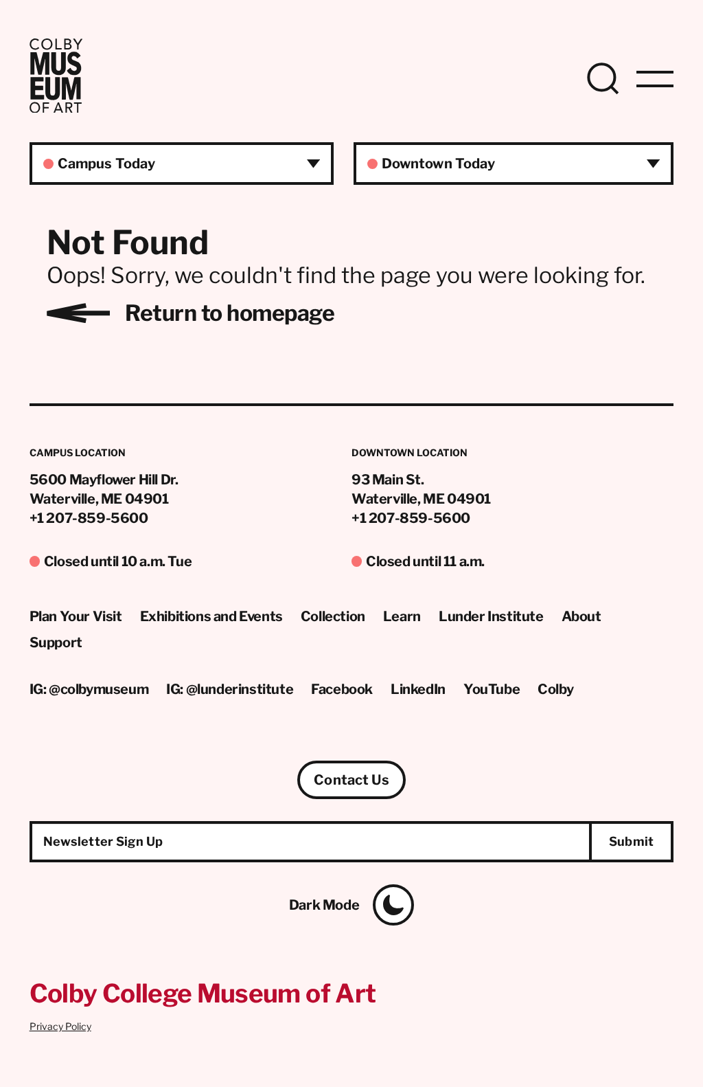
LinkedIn (418, 689)
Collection (333, 616)
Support (56, 642)
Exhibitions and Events (211, 616)
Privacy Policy (60, 1026)
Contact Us (351, 780)
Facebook (342, 689)
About (581, 616)
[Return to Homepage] (56, 109)
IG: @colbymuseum (89, 689)
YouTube (491, 689)
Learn (402, 616)
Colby (555, 689)
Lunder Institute (491, 616)
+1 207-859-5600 (89, 518)
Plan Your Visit (76, 616)
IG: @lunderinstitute (229, 689)
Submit (631, 841)
